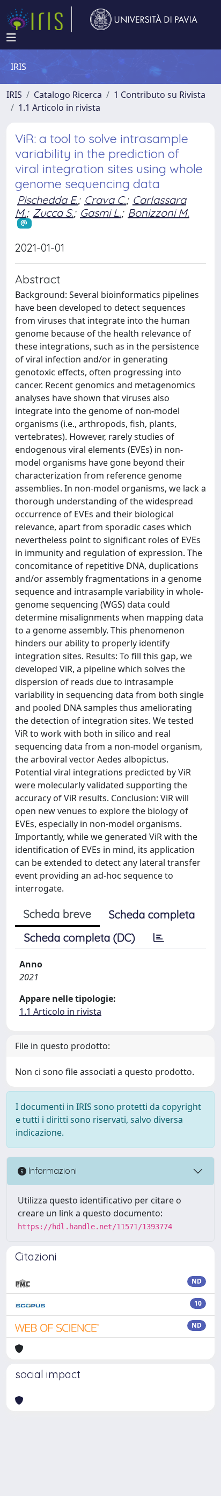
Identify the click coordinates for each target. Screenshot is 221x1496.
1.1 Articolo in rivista (59, 107)
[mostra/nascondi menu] (11, 37)
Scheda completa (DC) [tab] (79, 937)
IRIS (14, 95)
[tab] (158, 938)
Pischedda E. (47, 199)
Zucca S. (53, 212)
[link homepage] (39, 19)
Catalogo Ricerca (68, 95)
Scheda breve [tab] (57, 914)
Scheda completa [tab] (152, 914)
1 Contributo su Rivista (159, 95)
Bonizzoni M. (158, 212)
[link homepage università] (144, 19)
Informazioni (51, 1170)
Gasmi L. (100, 212)
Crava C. (105, 199)
